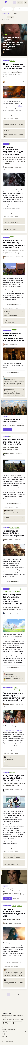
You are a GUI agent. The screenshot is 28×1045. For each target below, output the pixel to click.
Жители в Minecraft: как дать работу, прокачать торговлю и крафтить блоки (14, 244)
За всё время (5, 19)
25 (24, 81)
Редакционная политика (8, 1029)
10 (18, 994)
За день (4, 17)
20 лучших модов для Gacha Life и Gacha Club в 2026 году (13, 778)
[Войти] (25, 2)
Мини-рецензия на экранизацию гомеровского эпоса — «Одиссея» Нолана (13, 337)
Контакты (4, 1036)
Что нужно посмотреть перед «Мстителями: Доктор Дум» (14, 912)
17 (4, 258)
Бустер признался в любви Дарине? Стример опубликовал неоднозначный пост (14, 696)
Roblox (20, 106)
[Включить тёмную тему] (21, 2)
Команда (12, 1027)
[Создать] (14, 2)
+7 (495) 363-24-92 (18, 1019)
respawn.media (7, 1013)
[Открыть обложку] (14, 92)
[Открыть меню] (2, 2)
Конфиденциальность (8, 1034)
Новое (14, 13)
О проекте (5, 1027)
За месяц (18, 17)
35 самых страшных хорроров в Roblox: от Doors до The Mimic (14, 66)
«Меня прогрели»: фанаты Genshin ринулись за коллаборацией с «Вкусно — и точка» (12, 599)
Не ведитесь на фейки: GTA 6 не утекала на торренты (13, 533)
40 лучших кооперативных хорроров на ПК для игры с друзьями (13, 150)
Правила (4, 1031)
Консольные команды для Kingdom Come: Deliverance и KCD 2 (13, 442)
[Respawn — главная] (6, 2)
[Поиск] (18, 2)
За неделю (10, 17)
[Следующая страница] (23, 994)
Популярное (5, 13)
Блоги (18, 1027)
